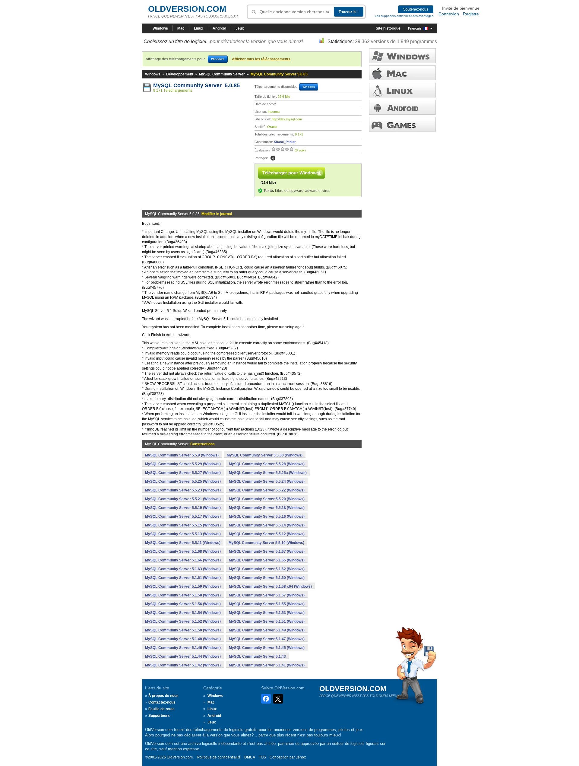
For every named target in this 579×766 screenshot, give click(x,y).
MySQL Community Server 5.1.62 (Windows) (267, 569)
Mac (181, 28)
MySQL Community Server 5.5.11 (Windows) (182, 543)
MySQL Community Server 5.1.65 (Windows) (267, 560)
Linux (198, 28)
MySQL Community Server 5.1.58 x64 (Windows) (270, 586)
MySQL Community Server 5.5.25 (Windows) (183, 481)
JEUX (402, 124)
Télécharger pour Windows (290, 172)
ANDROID (402, 107)
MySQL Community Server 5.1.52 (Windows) (183, 621)
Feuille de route (161, 709)
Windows (160, 28)
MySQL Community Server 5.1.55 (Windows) (267, 604)
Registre (471, 13)
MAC (402, 72)
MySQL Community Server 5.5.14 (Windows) (267, 525)
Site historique (388, 28)
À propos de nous (163, 696)
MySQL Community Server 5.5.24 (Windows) (267, 481)
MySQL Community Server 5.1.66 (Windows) (183, 560)
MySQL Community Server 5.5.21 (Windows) (183, 499)
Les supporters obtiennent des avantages (404, 15)
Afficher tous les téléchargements (261, 59)
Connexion (448, 13)
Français (415, 28)
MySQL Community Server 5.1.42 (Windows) (183, 665)
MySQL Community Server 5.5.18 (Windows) (267, 508)
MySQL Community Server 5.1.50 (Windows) (183, 630)
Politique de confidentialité (219, 757)
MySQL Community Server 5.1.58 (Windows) (183, 595)
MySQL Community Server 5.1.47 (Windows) (267, 639)
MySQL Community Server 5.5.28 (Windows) (267, 464)
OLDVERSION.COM (187, 9)
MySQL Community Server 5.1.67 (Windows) (267, 551)
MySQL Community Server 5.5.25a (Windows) (268, 473)
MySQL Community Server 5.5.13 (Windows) (183, 534)
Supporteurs (159, 716)
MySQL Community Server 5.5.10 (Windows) (266, 543)
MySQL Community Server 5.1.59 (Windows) (183, 586)
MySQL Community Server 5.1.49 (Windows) (267, 630)
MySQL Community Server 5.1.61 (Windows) (183, 578)
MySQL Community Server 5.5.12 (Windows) (267, 534)
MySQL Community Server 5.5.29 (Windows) (183, 464)
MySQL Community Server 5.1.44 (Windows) (183, 656)
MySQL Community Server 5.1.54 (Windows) (183, 613)
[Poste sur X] (273, 158)
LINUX (402, 90)
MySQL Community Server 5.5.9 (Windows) (182, 455)
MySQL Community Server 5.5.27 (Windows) (183, 473)
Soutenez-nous (415, 9)
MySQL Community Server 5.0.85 (196, 85)
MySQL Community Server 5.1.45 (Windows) (267, 648)
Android (219, 28)
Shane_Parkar (285, 142)
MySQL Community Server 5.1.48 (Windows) (183, 639)
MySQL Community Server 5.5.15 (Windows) (183, 525)
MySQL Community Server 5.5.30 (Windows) (264, 455)
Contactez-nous (162, 702)
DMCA (249, 757)
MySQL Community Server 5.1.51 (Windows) (267, 621)
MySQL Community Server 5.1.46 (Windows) (183, 648)
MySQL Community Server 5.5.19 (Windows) (183, 508)
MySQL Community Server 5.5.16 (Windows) (267, 516)
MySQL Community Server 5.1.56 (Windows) (183, 604)
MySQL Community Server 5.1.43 (257, 656)
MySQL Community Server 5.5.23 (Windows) (183, 490)
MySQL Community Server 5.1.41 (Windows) (267, 665)
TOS (262, 757)
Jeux (240, 28)
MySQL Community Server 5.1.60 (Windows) (267, 578)
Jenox (301, 757)
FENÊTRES (402, 55)
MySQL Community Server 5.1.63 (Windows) (183, 569)
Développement (179, 74)
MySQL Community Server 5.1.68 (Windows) (183, 551)
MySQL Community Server (222, 74)
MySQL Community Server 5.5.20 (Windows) (267, 499)
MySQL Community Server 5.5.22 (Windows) (267, 490)
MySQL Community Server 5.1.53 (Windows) (267, 613)
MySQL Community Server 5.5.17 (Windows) (183, 516)
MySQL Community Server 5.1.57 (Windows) (267, 595)
